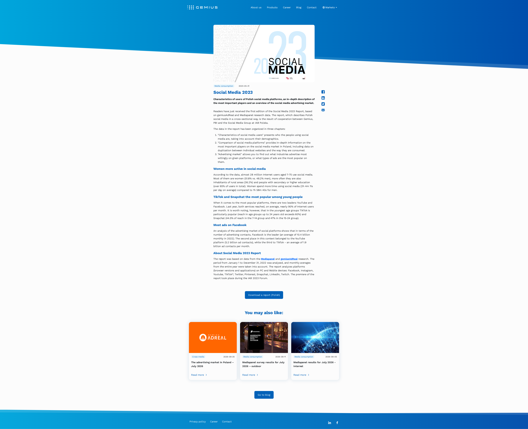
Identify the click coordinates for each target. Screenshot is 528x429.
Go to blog (264, 394)
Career (287, 7)
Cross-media (198, 357)
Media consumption (224, 86)
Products (272, 7)
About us (256, 7)
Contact (311, 7)
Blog (299, 7)
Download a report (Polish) (264, 294)
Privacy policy (197, 421)
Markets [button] (330, 7)
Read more (197, 374)
